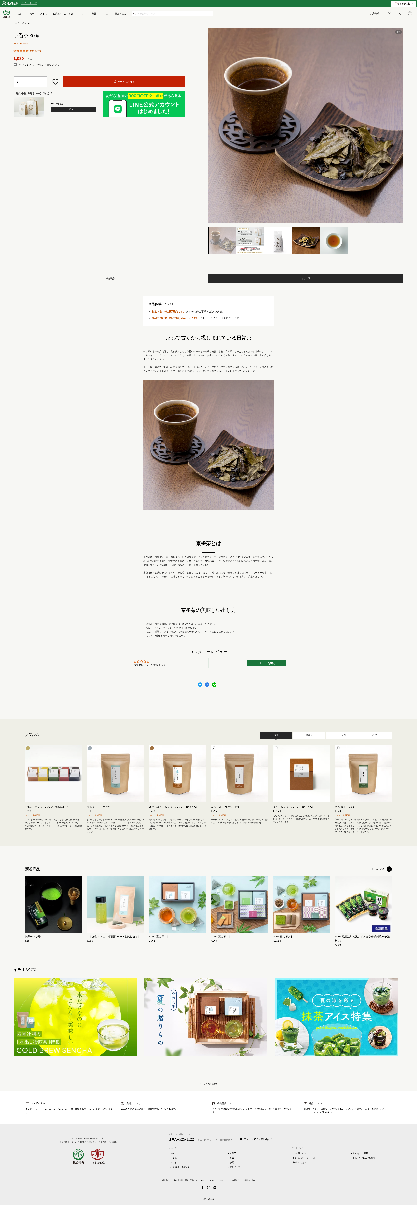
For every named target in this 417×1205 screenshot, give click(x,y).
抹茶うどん (235, 1167)
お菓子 (233, 1153)
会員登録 (374, 13)
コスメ (233, 1158)
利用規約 (235, 1180)
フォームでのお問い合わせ (319, 1112)
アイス (173, 1158)
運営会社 (165, 1180)
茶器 (232, 1162)
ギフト (173, 1162)
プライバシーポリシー (218, 1180)
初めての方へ (300, 1162)
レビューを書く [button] (266, 663)
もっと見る (378, 869)
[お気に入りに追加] (55, 82)
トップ (16, 23)
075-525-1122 (183, 1139)
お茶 (172, 1153)
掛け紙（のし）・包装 (304, 1158)
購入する (73, 109)
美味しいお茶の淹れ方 (363, 1158)
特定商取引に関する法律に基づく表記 (189, 1180)
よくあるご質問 (360, 1153)
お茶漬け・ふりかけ (180, 1167)
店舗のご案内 (249, 1180)
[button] (21, 51)
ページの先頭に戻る (208, 1084)
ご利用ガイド (300, 1153)
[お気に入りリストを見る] (401, 13)
